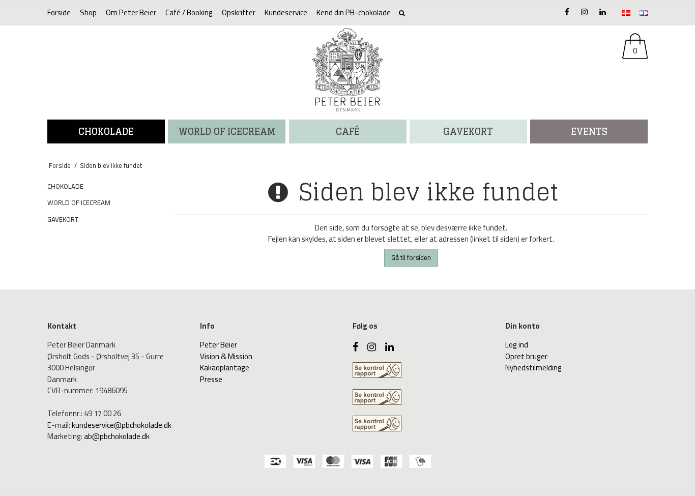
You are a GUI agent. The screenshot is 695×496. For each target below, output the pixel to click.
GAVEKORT (62, 219)
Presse (211, 379)
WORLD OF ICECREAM (227, 131)
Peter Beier (218, 344)
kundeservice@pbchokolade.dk (121, 425)
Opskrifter (238, 12)
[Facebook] (567, 12)
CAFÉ (348, 131)
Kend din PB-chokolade (353, 12)
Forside (59, 12)
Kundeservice (286, 12)
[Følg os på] (584, 12)
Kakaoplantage (224, 367)
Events (589, 131)
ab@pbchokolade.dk (117, 436)
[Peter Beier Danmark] (347, 70)
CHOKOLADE (106, 131)
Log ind (516, 344)
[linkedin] (603, 12)
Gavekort (468, 131)
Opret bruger (526, 356)
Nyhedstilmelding (533, 367)
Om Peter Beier (131, 12)
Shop (88, 12)
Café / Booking (189, 12)
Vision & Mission (226, 356)
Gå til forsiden (411, 257)
